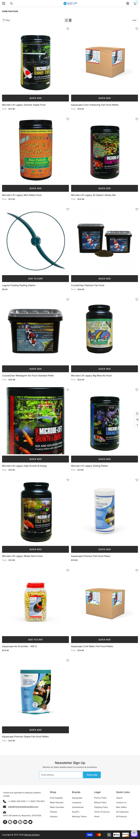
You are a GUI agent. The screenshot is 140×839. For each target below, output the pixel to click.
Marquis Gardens (32, 835)
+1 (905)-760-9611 (36, 801)
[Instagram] (10, 822)
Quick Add (35, 98)
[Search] (11, 3)
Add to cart (35, 278)
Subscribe (92, 774)
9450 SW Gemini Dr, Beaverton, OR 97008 (22, 815)
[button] (66, 20)
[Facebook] (5, 822)
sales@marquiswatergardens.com (23, 806)
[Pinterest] (15, 822)
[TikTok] (20, 822)
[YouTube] (25, 822)
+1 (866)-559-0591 (17, 801)
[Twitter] (30, 822)
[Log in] (127, 3)
